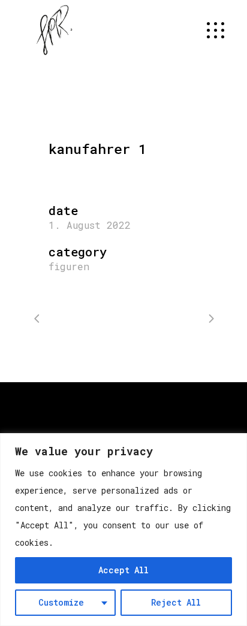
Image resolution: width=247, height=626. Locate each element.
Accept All (123, 570)
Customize (61, 602)
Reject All (176, 602)
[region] (123, 529)
